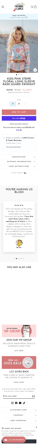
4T (25, 104)
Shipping (11, 92)
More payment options (19, 124)
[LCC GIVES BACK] (19, 362)
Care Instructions (19, 166)
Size (19, 100)
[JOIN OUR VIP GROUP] (19, 331)
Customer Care (18, 410)
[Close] (36, 427)
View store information (13, 146)
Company (18, 415)
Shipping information (19, 161)
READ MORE (19, 382)
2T (13, 104)
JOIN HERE (19, 350)
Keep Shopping (18, 420)
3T (19, 104)
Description (19, 157)
